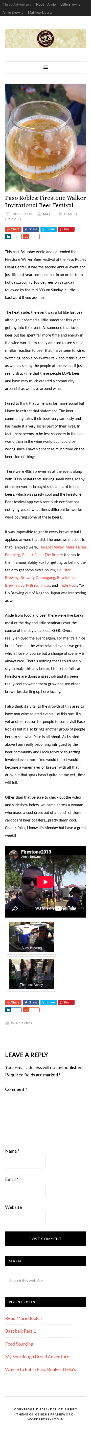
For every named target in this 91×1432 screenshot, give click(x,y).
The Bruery (54, 555)
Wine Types (21, 1023)
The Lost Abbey (51, 547)
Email (11, 1179)
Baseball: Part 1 (20, 1331)
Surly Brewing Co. (35, 586)
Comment (16, 1089)
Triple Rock (68, 586)
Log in (57, 1419)
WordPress (38, 1419)
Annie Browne (13, 12)
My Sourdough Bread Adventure (37, 1356)
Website (13, 1207)
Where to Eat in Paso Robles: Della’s (41, 1369)
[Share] (8, 236)
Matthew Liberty (40, 12)
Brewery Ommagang (38, 578)
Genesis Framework (54, 1414)
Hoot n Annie (46, 4)
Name (12, 1151)
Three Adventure (17, 4)
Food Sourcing (19, 1344)
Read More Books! (23, 1318)
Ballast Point (32, 555)
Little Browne (70, 4)
